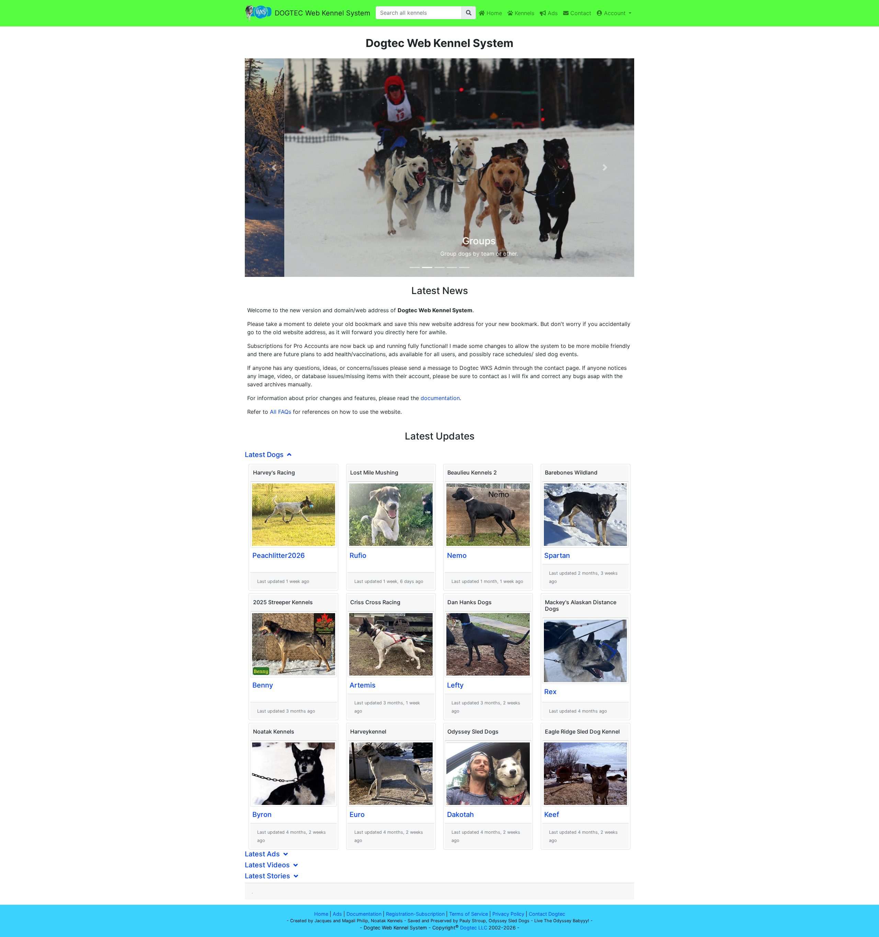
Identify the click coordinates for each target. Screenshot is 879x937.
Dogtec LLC (473, 927)
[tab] (439, 454)
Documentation (363, 914)
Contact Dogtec (547, 914)
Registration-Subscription (415, 914)
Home (493, 13)
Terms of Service (468, 914)
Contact (580, 13)
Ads (552, 13)
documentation (440, 398)
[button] (274, 167)
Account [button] (614, 13)
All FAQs (280, 411)
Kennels (523, 13)
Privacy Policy (508, 914)
